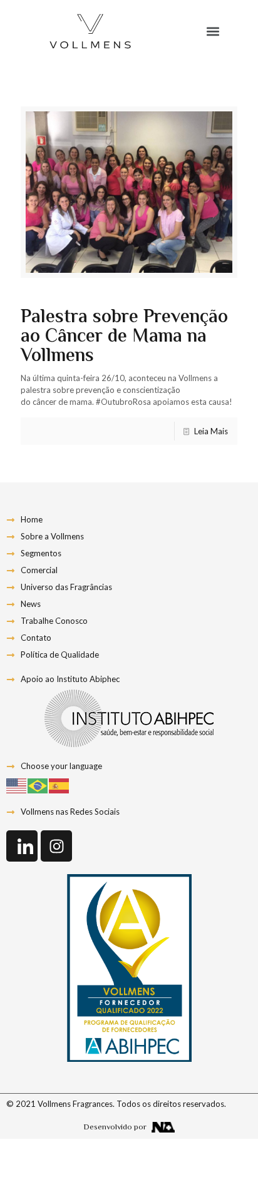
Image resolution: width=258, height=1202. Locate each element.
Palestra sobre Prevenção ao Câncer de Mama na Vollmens (124, 337)
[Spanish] (59, 785)
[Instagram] (56, 846)
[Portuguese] (38, 785)
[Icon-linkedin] (22, 846)
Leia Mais (211, 431)
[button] (212, 31)
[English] (17, 785)
